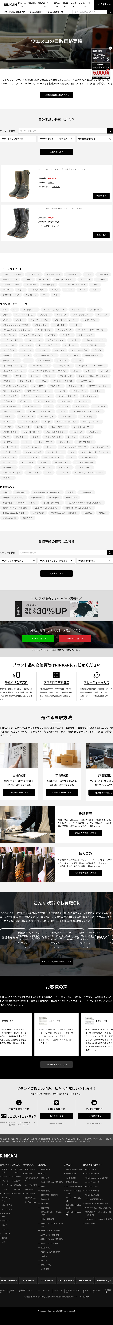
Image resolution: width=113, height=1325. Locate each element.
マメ (72, 452)
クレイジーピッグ (92, 355)
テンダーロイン (32, 406)
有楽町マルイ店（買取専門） (15, 507)
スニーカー (31, 284)
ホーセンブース (9, 447)
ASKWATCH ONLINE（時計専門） (97, 1203)
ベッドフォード (10, 442)
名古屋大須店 (38, 512)
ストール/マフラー (11, 284)
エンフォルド (9, 345)
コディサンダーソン (40, 365)
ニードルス (8, 416)
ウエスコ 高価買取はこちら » (56, 95)
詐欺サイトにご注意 (72, 1291)
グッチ (6, 355)
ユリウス (44, 462)
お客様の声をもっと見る (56, 1064)
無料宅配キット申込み (74, 1186)
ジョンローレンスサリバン (14, 386)
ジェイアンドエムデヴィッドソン (93, 375)
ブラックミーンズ (53, 437)
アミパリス (102, 314)
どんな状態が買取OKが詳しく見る (56, 961)
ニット (95, 284)
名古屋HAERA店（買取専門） (64, 512)
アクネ (6, 314)
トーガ (48, 406)
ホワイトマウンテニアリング (73, 447)
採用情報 (108, 1290)
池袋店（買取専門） (52, 502)
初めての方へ (30, 1169)
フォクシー (20, 437)
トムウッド (63, 406)
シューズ (56, 186)
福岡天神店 (27, 517)
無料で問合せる (56, 1115)
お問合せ (85, 1291)
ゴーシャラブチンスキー (13, 365)
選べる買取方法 (18, 1170)
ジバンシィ (8, 380)
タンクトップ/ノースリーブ (73, 284)
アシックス (45, 314)
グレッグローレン (10, 360)
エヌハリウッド (85, 335)
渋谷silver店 (21, 492)
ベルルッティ (64, 442)
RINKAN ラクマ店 (91, 1186)
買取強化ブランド (45, 5)
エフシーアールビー (11, 340)
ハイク (47, 421)
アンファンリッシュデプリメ (15, 324)
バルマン (7, 426)
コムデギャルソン (63, 365)
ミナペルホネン (88, 457)
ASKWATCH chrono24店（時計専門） (99, 1219)
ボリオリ (50, 447)
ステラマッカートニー (98, 386)
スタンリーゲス (75, 386)
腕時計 (4, 1237)
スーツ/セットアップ (64, 279)
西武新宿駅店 (86, 492)
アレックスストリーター (65, 319)
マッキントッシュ (55, 452)
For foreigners (30, 1202)
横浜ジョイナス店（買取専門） (78, 507)
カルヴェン (26, 350)
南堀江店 (103, 512)
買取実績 (65, 5)
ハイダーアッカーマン (66, 421)
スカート (101, 279)
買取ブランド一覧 (7, 1170)
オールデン (26, 345)
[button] (38, 638)
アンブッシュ (40, 324)
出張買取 (17, 1181)
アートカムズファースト (54, 309)
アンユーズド (59, 324)
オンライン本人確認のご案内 (74, 1192)
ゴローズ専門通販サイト (94, 1199)
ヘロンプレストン (85, 442)
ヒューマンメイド (59, 426)
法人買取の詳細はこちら (85, 873)
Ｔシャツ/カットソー (12, 274)
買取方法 (57, 5)
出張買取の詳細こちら (19, 792)
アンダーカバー (90, 319)
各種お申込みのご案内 (74, 1169)
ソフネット (97, 391)
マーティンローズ (100, 447)
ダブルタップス (89, 396)
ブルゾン (68, 289)
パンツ (55, 289)
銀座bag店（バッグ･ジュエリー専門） (19, 502)
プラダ (35, 437)
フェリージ (77, 431)
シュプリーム (85, 380)
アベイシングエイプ (82, 314)
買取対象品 (32, 5)
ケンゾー (77, 360)
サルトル (20, 375)
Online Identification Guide (73, 1206)
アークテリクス (30, 309)
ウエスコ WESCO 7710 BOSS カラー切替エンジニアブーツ (61, 169)
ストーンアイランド (11, 391)
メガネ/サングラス (11, 294)
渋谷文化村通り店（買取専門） (47, 492)
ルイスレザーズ (84, 467)
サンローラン (66, 375)
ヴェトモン (67, 335)
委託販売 (17, 1189)
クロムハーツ (44, 360)
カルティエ (43, 350)
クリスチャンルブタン (46, 355)
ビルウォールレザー (82, 426)
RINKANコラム (30, 1198)
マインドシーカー (10, 452)
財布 (55, 294)
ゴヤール (89, 370)
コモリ (76, 370)
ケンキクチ (62, 360)
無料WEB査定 (71, 1173)
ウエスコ (51, 335)
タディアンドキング (67, 396)
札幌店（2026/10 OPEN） (14, 512)
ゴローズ (104, 370)
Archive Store (90, 1223)
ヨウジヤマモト (61, 462)
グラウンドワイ (22, 355)
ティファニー (82, 401)
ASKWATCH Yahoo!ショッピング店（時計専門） (98, 1213)
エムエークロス (34, 340)
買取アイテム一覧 (7, 1214)
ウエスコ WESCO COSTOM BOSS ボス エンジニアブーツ (61, 208)
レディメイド (33, 472)
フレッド (86, 437)
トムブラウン (99, 406)
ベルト (95, 289)
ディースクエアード (44, 401)
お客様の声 (29, 1189)
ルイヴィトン (65, 467)
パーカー (7, 289)
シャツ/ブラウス (10, 279)
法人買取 (17, 1193)
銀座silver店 (71, 497)
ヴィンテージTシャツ (30, 335)
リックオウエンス (44, 467)
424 (4, 309)
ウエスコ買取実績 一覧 (54, 12)
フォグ (6, 437)
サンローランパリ (7, 1199)
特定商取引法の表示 (25, 1291)
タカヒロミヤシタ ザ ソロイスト (37, 396)
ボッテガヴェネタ (31, 447)
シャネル (42, 380)
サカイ (6, 375)
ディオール (65, 401)
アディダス (61, 314)
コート (88, 274)
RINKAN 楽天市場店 (92, 1173)
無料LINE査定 (71, 1178)
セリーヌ (61, 391)
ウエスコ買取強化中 (35, 12)
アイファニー (77, 309)
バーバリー (8, 421)
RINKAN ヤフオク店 (92, 1182)
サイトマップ (96, 1291)
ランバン (25, 467)
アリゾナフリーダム (39, 319)
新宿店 (70, 492)
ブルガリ (71, 437)
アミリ (6, 319)
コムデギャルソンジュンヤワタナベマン (48, 370)
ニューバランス (26, 416)
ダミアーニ (24, 401)
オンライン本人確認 (73, 1198)
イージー (76, 324)
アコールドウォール (24, 314)
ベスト (82, 289)
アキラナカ (95, 309)
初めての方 (22, 5)
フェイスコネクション (55, 431)
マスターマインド (33, 452)
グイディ (97, 350)
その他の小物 (48, 284)
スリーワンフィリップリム (38, 391)
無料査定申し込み (104, 4)
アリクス (20, 319)
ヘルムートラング (44, 442)
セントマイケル (79, 391)
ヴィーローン (8, 335)
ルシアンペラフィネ (11, 472)
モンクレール (27, 462)
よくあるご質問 (84, 5)
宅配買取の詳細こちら (62, 792)
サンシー (49, 375)
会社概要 (2, 1291)
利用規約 (11, 1291)
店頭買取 (17, 1185)
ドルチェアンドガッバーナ (40, 411)
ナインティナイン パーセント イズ (87, 411)
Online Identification (73, 1212)
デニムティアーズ (10, 406)
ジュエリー (43, 279)
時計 (45, 294)
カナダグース (8, 350)
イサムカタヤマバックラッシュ (16, 330)
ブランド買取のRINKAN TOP (14, 12)
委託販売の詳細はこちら (85, 833)
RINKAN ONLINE (91, 1169)
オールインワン (53, 274)
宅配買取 (17, 1176)
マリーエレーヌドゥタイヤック (94, 452)
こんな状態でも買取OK (31, 1179)
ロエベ (49, 472)
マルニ (71, 457)
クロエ (28, 360)
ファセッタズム (10, 431)
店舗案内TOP (45, 1169)
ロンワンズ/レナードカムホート (89, 472)
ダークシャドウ (10, 396)
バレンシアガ (23, 426)
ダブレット (8, 401)
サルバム (34, 375)
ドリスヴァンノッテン (12, 411)
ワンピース (31, 294)
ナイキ (62, 411)
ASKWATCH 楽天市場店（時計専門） (98, 1207)
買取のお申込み (72, 1182)
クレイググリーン (70, 355)
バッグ (21, 289)
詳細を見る (101, 195)
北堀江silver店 (9, 517)
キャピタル (59, 350)
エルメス (74, 340)
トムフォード (81, 406)
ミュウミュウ (9, 462)
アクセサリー (34, 274)
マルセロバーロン (29, 457)
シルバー (5, 1229)
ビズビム (40, 426)
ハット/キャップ (38, 289)
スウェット (85, 279)
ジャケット (103, 274)
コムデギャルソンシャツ (13, 370)
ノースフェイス (67, 416)
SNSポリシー (58, 1291)
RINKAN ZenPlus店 (92, 1195)
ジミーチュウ (25, 380)
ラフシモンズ (9, 467)
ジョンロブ (38, 386)
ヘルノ (26, 442)
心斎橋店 (88, 512)
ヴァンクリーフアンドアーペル (91, 330)
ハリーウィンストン (91, 421)
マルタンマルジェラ (52, 457)
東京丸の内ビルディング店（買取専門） (85, 502)
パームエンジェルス (28, 421)
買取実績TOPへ (56, 151)
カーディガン (73, 274)
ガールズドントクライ (93, 345)
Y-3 (14, 309)
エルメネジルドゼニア (94, 340)
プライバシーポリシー (43, 1291)
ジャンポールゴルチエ (62, 380)
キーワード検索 (7, 130)
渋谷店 (51, 182)
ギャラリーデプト (79, 350)
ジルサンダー (56, 386)
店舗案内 (73, 5)
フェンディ (94, 431)
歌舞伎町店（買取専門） (13, 497)
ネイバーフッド (47, 416)
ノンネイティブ (87, 416)
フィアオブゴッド (31, 431)
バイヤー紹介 (30, 1193)
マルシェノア (9, 457)
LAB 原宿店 (54, 497)
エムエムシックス (55, 340)
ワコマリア (8, 477)
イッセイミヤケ (44, 330)
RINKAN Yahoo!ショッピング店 (96, 1178)
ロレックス (63, 472)
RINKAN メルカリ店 (92, 1190)
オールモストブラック (48, 345)
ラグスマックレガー (84, 462)
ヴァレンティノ (64, 330)
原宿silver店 (53, 221)
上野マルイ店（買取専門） (46, 507)
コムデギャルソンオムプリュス (91, 365)
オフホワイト (70, 345)
